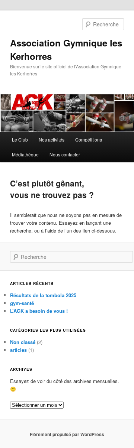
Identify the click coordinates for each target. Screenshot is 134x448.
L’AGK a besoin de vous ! (39, 310)
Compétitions (88, 139)
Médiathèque (25, 154)
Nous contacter (65, 154)
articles (18, 349)
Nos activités (51, 139)
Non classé (22, 341)
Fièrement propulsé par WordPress (67, 434)
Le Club (20, 139)
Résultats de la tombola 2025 (43, 295)
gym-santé (22, 302)
